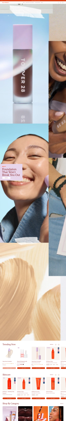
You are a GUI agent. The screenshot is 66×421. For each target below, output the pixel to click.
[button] (24, 2)
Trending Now (9, 344)
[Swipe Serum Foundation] (9, 353)
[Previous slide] (56, 345)
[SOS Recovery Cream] (38, 383)
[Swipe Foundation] (33, 172)
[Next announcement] (63, 0)
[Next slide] (59, 345)
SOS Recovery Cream (35, 391)
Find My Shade (37, 2)
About (42, 2)
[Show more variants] (15, 363)
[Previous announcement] (2, 0)
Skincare (6, 374)
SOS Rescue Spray (49, 361)
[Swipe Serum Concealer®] (38, 353)
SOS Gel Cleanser (49, 391)
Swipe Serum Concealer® (30, 2)
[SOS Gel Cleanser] (53, 383)
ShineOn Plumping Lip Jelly (22, 361)
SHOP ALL (51, 344)
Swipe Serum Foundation (7, 361)
